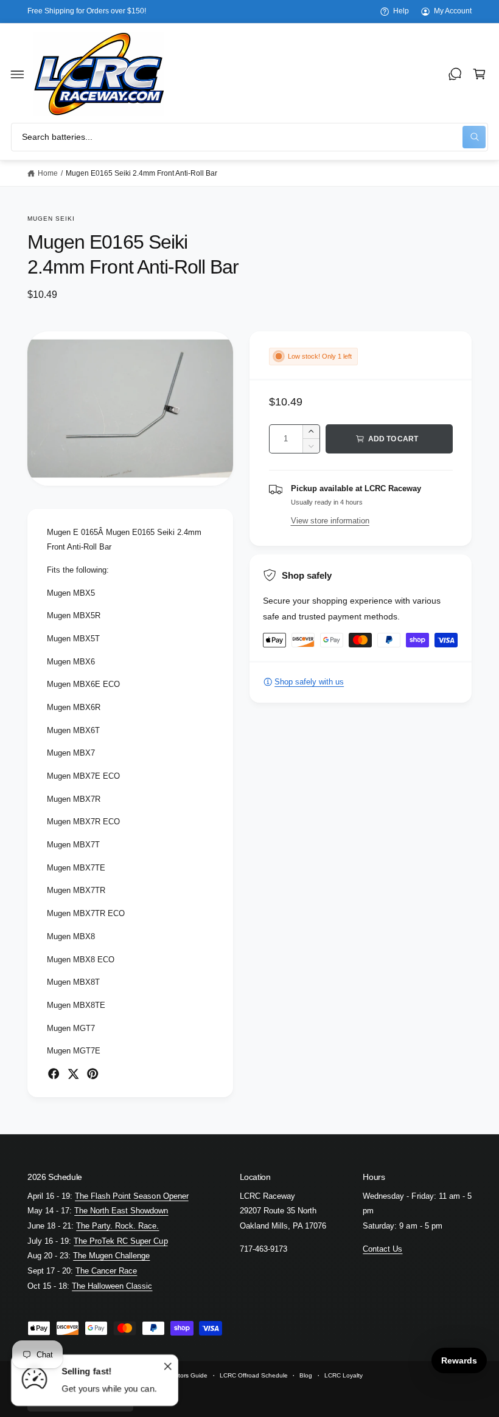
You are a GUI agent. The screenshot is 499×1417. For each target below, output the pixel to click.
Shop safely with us (309, 681)
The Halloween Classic (112, 1286)
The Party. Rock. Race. (117, 1225)
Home (48, 173)
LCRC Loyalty (343, 1375)
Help (401, 11)
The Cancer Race (106, 1270)
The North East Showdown (121, 1210)
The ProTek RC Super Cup (120, 1241)
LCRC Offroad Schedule (254, 1375)
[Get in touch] (455, 74)
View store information (330, 520)
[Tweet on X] (73, 1073)
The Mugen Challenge (111, 1255)
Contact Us (382, 1248)
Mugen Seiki (51, 218)
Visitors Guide (188, 1375)
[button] (17, 74)
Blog (305, 1375)
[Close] (168, 1366)
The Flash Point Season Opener (131, 1196)
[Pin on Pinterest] (92, 1073)
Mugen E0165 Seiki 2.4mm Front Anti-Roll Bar (142, 173)
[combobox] (249, 137)
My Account (453, 11)
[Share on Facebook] (53, 1073)
